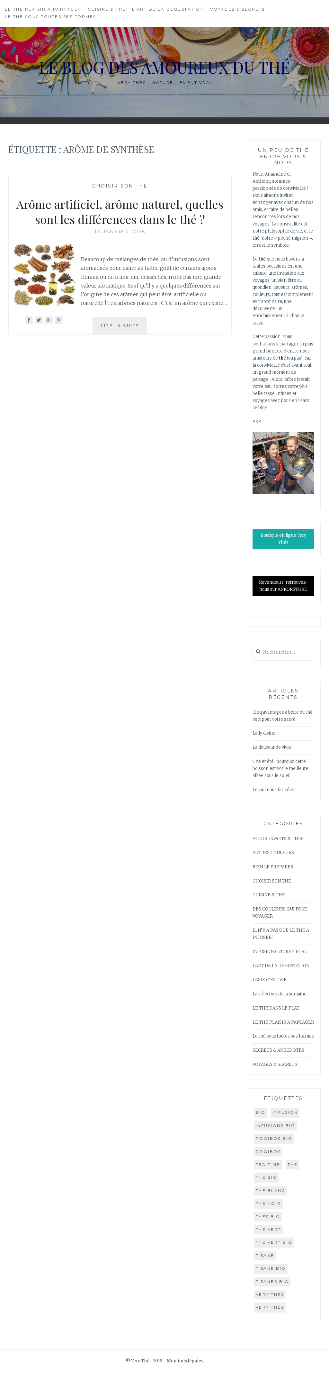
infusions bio (276, 1125)
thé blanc (271, 1190)
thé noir (268, 1203)
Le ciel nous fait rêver (274, 789)
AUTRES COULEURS (273, 853)
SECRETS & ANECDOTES (278, 1050)
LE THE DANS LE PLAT (276, 1008)
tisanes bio (272, 1281)
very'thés (270, 1294)
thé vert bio (274, 1242)
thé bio (267, 1177)
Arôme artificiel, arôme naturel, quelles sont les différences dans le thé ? (119, 211)
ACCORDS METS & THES (278, 838)
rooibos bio (274, 1138)
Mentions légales (185, 1361)
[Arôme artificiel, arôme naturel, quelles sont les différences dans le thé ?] (44, 305)
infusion (285, 1112)
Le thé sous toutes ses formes (50, 16)
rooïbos (268, 1151)
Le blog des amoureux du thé (164, 67)
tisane (265, 1255)
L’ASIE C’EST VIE (270, 980)
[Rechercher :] (283, 652)
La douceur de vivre (272, 747)
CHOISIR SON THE (120, 186)
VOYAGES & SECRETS (237, 9)
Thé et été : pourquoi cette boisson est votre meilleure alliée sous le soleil (280, 768)
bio (261, 1112)
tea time (268, 1164)
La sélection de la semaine (280, 994)
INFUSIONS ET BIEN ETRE (280, 951)
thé (293, 1164)
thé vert (268, 1229)
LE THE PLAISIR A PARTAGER (43, 9)
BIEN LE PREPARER (273, 867)
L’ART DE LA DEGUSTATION (168, 9)
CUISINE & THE (107, 9)
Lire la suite (124, 328)
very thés (270, 1307)
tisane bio (271, 1268)
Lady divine (264, 733)
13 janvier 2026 (120, 231)
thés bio (268, 1216)
